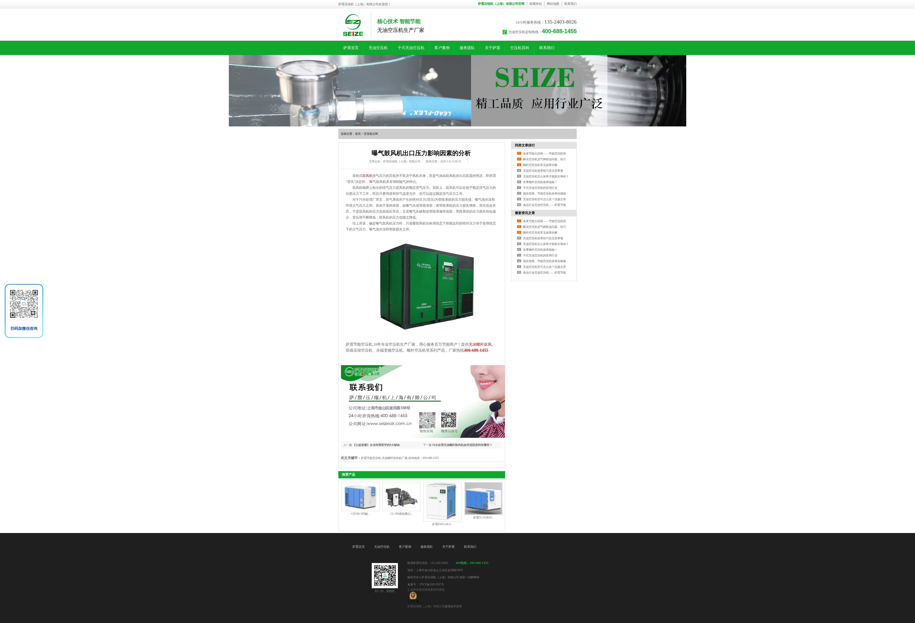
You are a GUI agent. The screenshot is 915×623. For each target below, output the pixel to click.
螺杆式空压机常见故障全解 (540, 165)
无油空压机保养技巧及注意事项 (543, 170)
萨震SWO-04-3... (442, 524)
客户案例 (442, 48)
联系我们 (570, 3)
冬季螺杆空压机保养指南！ (540, 182)
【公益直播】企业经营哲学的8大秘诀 (376, 445)
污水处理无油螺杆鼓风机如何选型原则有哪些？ (462, 445)
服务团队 (467, 48)
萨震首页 (351, 48)
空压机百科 (519, 48)
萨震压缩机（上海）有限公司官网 (501, 3)
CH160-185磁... (360, 513)
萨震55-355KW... (483, 517)
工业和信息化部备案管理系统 (426, 589)
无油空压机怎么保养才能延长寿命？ (546, 176)
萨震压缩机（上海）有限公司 (426, 606)
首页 (358, 133)
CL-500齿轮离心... (401, 513)
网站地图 (553, 3)
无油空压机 (378, 48)
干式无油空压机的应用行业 (540, 187)
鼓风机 (367, 176)
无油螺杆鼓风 (480, 344)
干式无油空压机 (411, 48)
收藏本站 (535, 3)
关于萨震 (492, 48)
